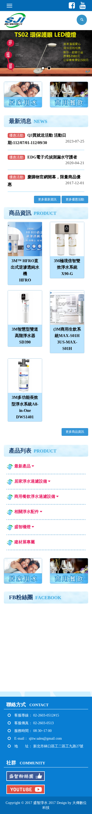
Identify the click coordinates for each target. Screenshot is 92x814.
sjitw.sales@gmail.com (45, 738)
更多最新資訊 (47, 199)
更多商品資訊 (75, 431)
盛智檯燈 (23, 527)
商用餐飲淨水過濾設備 (35, 496)
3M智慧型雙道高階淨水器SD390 (25, 335)
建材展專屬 (24, 542)
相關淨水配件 (27, 511)
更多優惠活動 (75, 199)
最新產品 (23, 466)
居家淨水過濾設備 (31, 481)
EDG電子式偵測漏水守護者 (52, 157)
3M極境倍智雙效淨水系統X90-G (67, 267)
